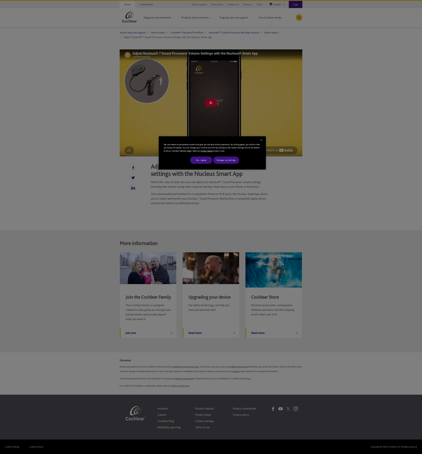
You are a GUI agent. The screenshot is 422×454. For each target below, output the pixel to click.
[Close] (261, 140)
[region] (212, 153)
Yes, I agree (201, 160)
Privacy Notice (207, 151)
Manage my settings (226, 160)
